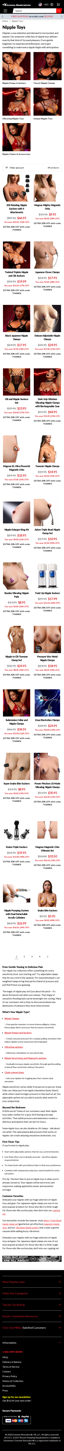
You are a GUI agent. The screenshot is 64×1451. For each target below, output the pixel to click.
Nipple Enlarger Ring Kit (16, 529)
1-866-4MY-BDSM (12, 1351)
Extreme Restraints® (25, 1440)
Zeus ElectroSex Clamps (47, 720)
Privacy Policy (9, 1376)
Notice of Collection (12, 1380)
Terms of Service (10, 1366)
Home (5, 21)
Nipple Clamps (11, 1018)
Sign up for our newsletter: (16, 1397)
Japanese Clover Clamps (47, 272)
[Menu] (5, 11)
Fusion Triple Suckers (16, 847)
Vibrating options (13, 1047)
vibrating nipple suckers (27, 1227)
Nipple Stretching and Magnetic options (25, 1058)
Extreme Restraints (22, 1434)
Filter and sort (17, 167)
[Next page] (47, 956)
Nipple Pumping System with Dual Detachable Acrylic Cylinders (16, 914)
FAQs (5, 1357)
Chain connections (14, 1072)
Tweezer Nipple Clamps (47, 466)
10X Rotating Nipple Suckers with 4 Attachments (16, 209)
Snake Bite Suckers (47, 910)
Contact (6, 1371)
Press (5, 1390)
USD (41, 4)
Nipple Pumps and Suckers (18, 1032)
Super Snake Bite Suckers (17, 783)
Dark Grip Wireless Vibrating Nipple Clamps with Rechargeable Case (47, 403)
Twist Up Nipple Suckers (47, 593)
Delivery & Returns (11, 1361)
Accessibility (9, 1385)
